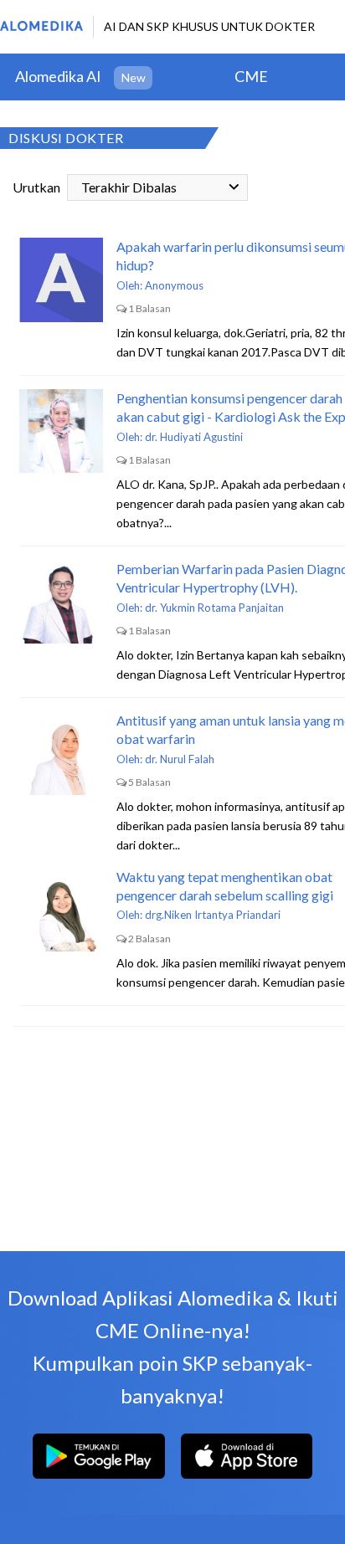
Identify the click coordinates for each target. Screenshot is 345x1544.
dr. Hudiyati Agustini (194, 437)
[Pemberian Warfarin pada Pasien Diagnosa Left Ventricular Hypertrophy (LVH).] (61, 602)
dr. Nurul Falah (179, 759)
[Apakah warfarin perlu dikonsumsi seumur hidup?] (61, 279)
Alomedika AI (58, 76)
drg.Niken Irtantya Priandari (213, 914)
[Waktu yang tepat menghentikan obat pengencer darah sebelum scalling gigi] (61, 910)
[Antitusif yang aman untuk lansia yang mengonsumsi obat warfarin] (61, 753)
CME (251, 76)
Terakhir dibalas (129, 187)
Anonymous (174, 285)
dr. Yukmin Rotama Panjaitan (214, 607)
